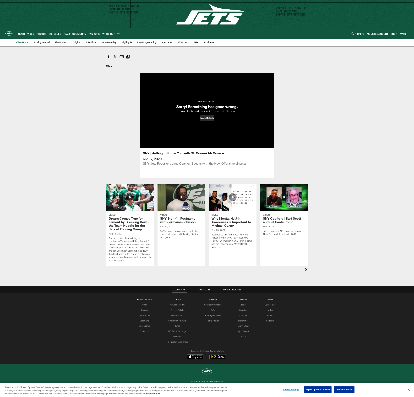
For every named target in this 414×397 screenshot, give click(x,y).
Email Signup (144, 326)
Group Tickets (177, 315)
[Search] (352, 33)
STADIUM (213, 299)
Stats (243, 336)
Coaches (243, 315)
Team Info (243, 299)
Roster (243, 305)
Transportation (213, 321)
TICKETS (177, 299)
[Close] (408, 389)
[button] (207, 118)
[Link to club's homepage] (9, 33)
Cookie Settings (291, 389)
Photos (270, 315)
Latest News (270, 305)
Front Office (243, 321)
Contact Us (144, 331)
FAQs (144, 305)
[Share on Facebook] (108, 58)
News (270, 299)
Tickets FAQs (177, 336)
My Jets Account (177, 305)
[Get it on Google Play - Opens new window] (217, 358)
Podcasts (270, 321)
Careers (144, 310)
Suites (177, 326)
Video (270, 310)
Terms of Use (144, 315)
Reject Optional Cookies (318, 389)
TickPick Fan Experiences (177, 342)
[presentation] (306, 270)
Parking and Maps (213, 315)
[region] (207, 390)
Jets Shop (144, 321)
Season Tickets (177, 310)
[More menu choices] (118, 33)
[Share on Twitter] (115, 58)
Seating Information (213, 305)
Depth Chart (243, 326)
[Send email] (121, 58)
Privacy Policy (153, 393)
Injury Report (243, 331)
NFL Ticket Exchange (177, 331)
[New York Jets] (207, 371)
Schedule (243, 310)
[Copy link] (128, 57)
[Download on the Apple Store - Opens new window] (195, 357)
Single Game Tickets (177, 321)
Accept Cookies (344, 389)
